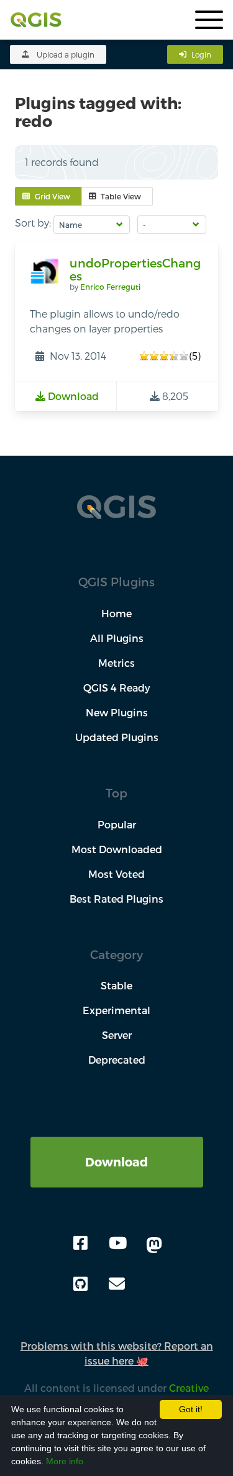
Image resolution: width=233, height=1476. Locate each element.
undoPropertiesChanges (135, 270)
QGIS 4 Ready (116, 687)
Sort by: (33, 222)
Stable (116, 985)
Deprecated (116, 1060)
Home (116, 613)
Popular (117, 824)
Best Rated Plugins (116, 899)
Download (116, 1162)
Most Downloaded (116, 849)
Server (117, 1035)
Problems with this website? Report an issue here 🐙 (117, 1353)
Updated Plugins (116, 737)
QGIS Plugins (116, 582)
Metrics (116, 663)
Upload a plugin (65, 54)
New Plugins (117, 712)
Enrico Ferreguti (110, 286)
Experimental (116, 1010)
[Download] (116, 1144)
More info (64, 1461)
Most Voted (116, 874)
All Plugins (117, 638)
